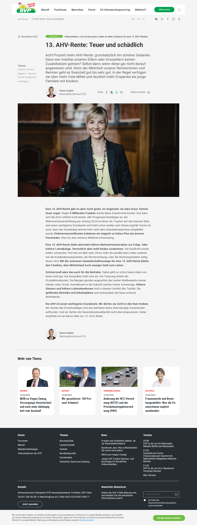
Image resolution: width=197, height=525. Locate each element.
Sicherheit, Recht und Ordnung (75, 461)
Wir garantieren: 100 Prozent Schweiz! (77, 400)
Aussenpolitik (66, 440)
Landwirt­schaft (67, 445)
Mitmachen (164, 9)
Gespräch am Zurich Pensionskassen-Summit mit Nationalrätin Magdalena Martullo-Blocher (160, 457)
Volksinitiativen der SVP (30, 453)
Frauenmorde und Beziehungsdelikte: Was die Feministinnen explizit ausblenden (160, 405)
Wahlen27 (140, 9)
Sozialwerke (66, 457)
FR (139, 19)
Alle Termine (149, 475)
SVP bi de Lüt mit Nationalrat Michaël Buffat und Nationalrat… (159, 445)
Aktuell (21, 445)
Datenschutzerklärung (158, 503)
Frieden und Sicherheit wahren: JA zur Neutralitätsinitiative (118, 442)
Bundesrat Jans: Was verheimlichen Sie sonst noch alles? (119, 449)
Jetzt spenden (30, 504)
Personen (23, 440)
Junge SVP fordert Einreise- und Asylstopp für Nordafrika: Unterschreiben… (117, 461)
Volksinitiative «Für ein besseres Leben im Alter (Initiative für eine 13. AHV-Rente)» (106, 36)
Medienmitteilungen (28, 449)
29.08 (146, 440)
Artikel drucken (138, 92)
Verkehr (63, 449)
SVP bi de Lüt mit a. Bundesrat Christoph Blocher (158, 469)
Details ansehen (87, 520)
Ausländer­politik (68, 453)
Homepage (23, 19)
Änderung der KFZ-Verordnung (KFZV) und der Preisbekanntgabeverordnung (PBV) (119, 405)
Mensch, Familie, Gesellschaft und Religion (27, 77)
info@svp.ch (51, 496)
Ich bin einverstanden (169, 518)
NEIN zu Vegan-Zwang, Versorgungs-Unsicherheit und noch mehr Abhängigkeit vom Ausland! (35, 405)
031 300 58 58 (28, 496)
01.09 (146, 450)
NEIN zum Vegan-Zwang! (114, 454)
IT (144, 19)
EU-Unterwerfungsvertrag (115, 9)
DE (133, 19)
